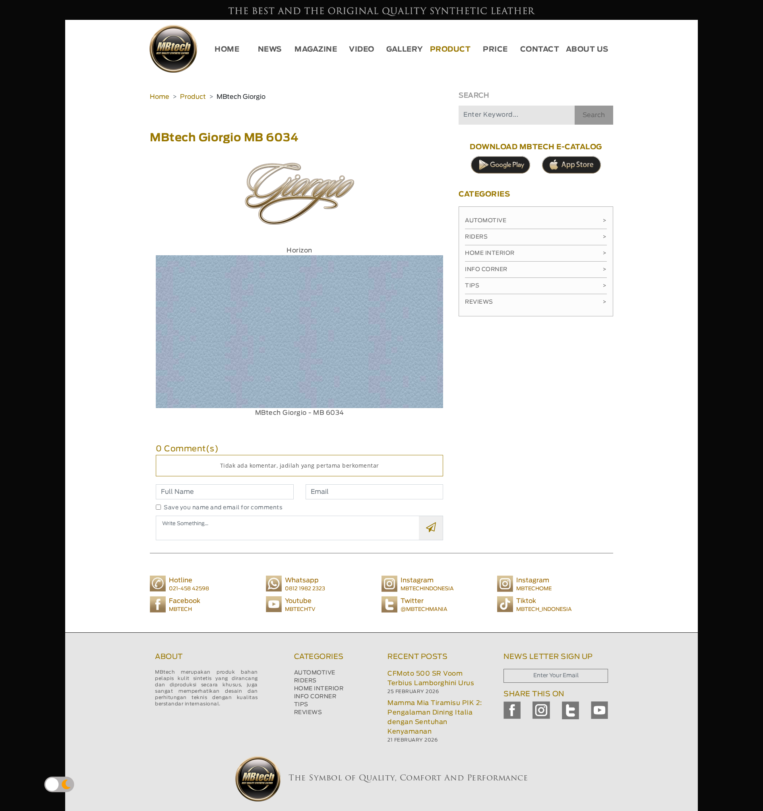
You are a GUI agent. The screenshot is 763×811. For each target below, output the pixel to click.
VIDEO (361, 49)
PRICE (495, 49)
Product (193, 97)
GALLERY (404, 49)
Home (159, 97)
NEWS (270, 49)
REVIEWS (308, 712)
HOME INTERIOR (319, 689)
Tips (536, 286)
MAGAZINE (315, 49)
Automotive (536, 220)
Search (594, 115)
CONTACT (540, 49)
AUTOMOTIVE (314, 673)
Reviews (536, 302)
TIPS (301, 704)
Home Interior (536, 253)
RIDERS (305, 681)
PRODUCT (450, 49)
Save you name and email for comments (223, 507)
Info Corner (536, 269)
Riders (536, 237)
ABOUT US (587, 49)
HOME (227, 49)
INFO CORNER (315, 696)
